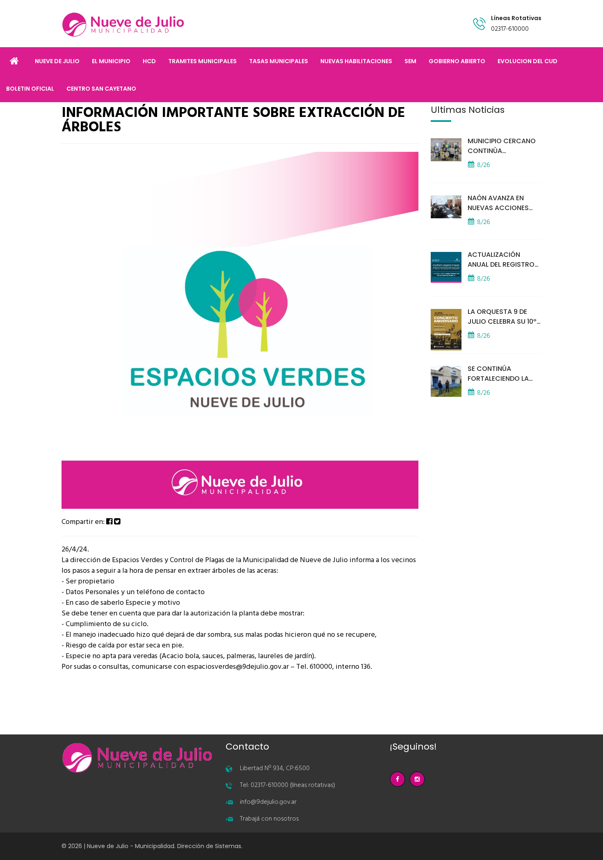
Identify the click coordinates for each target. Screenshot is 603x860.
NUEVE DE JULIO (57, 61)
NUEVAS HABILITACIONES (356, 61)
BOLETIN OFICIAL (30, 89)
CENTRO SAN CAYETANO (101, 89)
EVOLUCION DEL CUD (527, 61)
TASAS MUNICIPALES (278, 61)
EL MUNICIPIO (111, 61)
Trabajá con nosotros (269, 819)
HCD (149, 61)
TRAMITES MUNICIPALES (202, 61)
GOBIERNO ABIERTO (457, 61)
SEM (410, 61)
